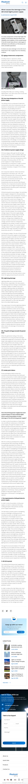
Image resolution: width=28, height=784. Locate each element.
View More (5, 682)
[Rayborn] (5, 3)
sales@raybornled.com (11, 705)
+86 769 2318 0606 (10, 709)
